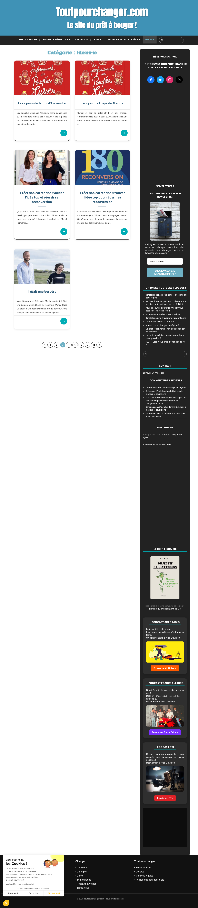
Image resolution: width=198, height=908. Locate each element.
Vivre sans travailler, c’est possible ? (163, 314)
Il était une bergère (41, 292)
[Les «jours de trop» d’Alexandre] (42, 78)
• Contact (139, 871)
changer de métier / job (55, 39)
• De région (81, 871)
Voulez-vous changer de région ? (162, 325)
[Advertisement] (165, 134)
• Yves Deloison (142, 867)
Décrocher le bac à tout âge (160, 321)
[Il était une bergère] (42, 266)
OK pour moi (54, 893)
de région (80, 39)
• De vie (79, 875)
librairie (149, 39)
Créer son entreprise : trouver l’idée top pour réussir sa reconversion (102, 197)
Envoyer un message (153, 372)
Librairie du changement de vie (165, 608)
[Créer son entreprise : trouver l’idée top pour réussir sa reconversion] (102, 167)
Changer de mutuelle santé (157, 444)
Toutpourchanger (26, 39)
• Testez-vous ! (82, 888)
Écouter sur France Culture (165, 732)
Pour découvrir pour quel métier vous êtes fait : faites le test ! (164, 309)
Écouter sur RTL (165, 798)
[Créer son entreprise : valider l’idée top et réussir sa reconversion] (42, 167)
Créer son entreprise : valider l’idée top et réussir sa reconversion (42, 197)
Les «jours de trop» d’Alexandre (42, 103)
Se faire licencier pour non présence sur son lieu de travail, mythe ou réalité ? (166, 303)
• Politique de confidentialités (149, 880)
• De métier (81, 867)
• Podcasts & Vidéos (85, 884)
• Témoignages (83, 880)
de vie (96, 39)
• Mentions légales (143, 875)
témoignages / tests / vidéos (122, 39)
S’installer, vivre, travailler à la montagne (166, 318)
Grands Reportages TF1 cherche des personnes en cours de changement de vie (166, 400)
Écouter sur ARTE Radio (165, 668)
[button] (6, 903)
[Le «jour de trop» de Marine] (102, 78)
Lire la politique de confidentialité (20, 884)
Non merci (13, 893)
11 (94, 345)
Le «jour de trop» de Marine (102, 103)
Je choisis (33, 893)
